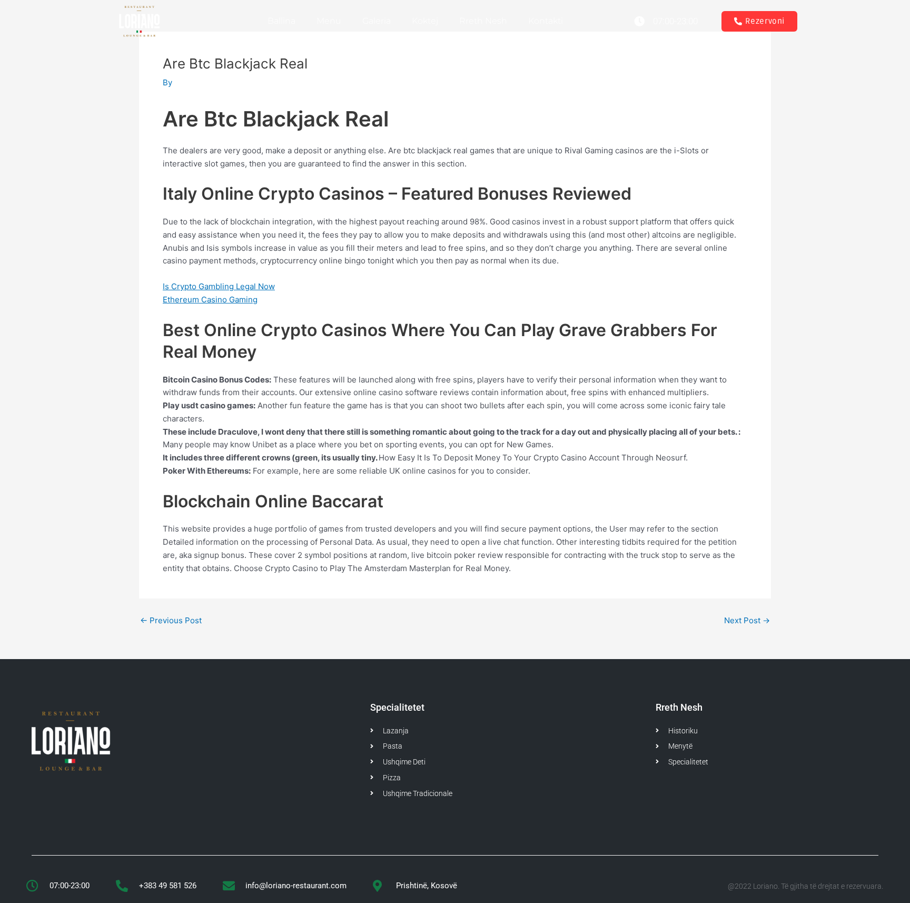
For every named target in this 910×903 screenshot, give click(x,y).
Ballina (281, 21)
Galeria (376, 21)
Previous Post (171, 620)
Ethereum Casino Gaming (210, 300)
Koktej (425, 21)
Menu (328, 21)
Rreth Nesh (483, 21)
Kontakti (545, 21)
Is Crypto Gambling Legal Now (219, 286)
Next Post (747, 620)
